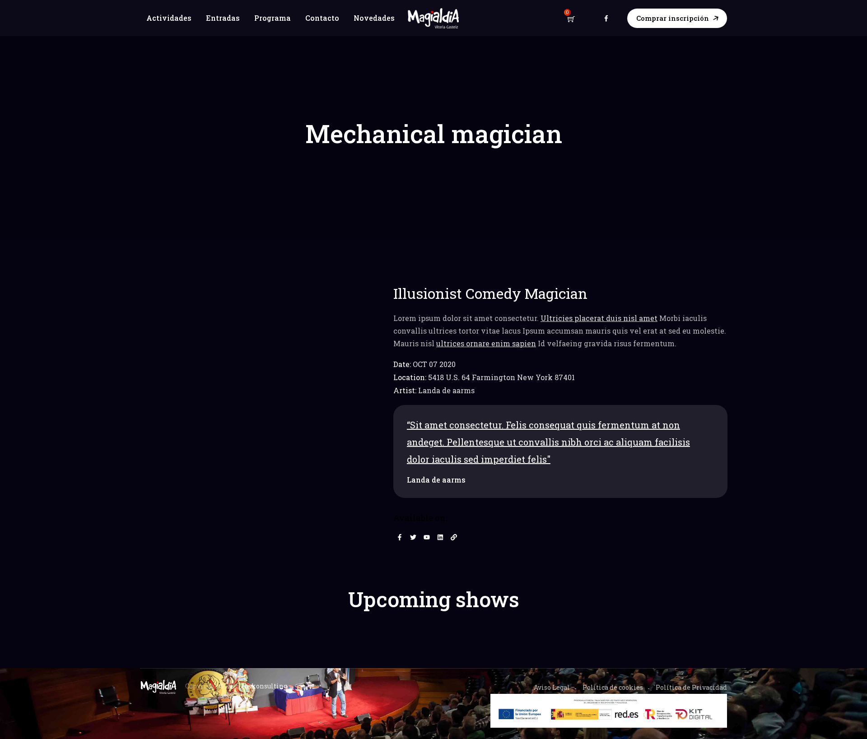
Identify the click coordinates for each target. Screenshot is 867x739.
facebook (606, 18)
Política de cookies (613, 687)
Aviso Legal (552, 687)
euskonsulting (264, 686)
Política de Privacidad (691, 687)
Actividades (168, 18)
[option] (560, 451)
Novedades (374, 18)
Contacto (322, 18)
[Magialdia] (434, 18)
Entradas (223, 18)
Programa (272, 18)
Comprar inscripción (672, 18)
